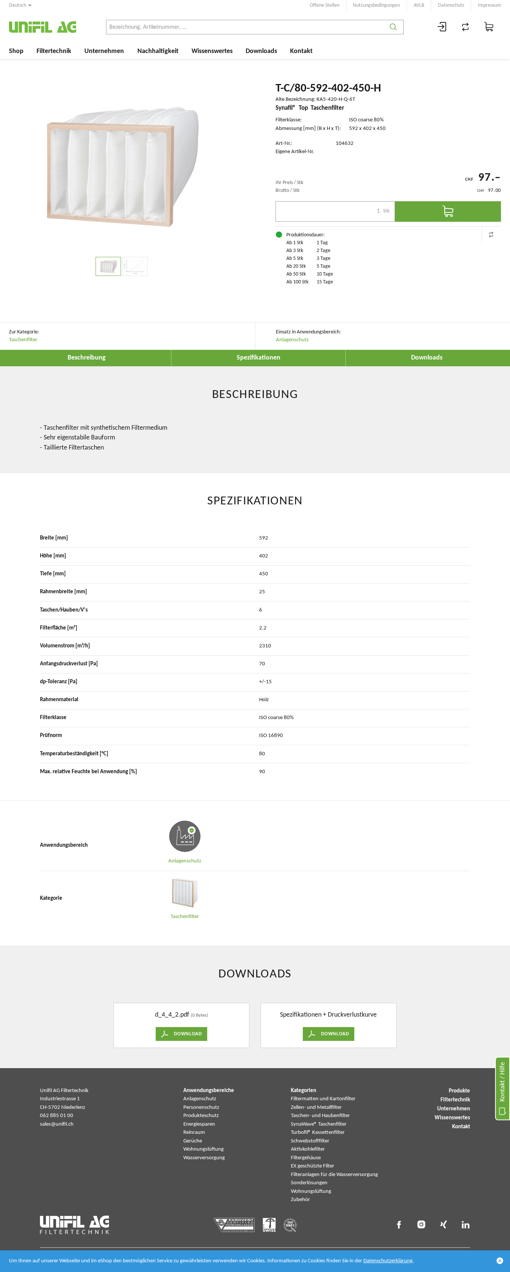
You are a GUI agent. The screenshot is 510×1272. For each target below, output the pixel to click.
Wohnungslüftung (203, 1149)
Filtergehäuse (306, 1158)
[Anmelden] (442, 27)
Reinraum (194, 1132)
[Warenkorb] (489, 27)
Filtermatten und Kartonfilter (323, 1099)
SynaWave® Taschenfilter (318, 1124)
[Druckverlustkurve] (135, 266)
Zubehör (300, 1200)
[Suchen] (393, 27)
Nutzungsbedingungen (376, 5)
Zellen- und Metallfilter (316, 1107)
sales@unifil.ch (57, 1124)
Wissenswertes (212, 51)
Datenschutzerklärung (388, 1261)
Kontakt (301, 51)
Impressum (489, 5)
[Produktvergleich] (465, 27)
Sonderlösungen (309, 1183)
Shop (16, 51)
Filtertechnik (54, 51)
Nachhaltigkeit (157, 51)
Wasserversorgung (204, 1158)
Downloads (261, 51)
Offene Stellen (324, 5)
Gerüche (192, 1141)
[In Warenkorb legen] (448, 211)
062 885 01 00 (56, 1116)
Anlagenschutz (292, 340)
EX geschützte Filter (312, 1166)
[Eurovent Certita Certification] (234, 1224)
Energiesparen (199, 1124)
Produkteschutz (201, 1116)
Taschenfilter (23, 340)
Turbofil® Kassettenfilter (318, 1132)
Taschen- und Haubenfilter (320, 1116)
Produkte (459, 1091)
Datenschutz (451, 5)
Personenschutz (201, 1107)
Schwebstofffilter (310, 1141)
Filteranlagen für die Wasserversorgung (334, 1175)
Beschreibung (87, 358)
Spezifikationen (258, 358)
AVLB (419, 5)
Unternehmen (104, 51)
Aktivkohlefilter (308, 1149)
